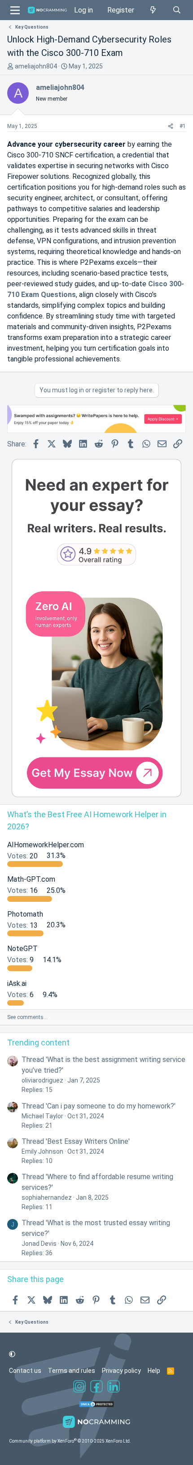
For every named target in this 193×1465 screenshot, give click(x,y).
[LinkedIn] (113, 1387)
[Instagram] (79, 1387)
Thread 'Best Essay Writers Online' (76, 1141)
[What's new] (153, 10)
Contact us (25, 1370)
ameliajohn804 (36, 66)
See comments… (27, 1017)
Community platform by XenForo (70, 1441)
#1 (183, 126)
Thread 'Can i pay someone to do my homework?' (98, 1106)
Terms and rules (71, 1370)
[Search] (177, 10)
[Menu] (15, 10)
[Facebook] (96, 1387)
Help (154, 1370)
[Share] (170, 126)
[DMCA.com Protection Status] (96, 1405)
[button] (12, 1354)
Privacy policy (121, 1370)
